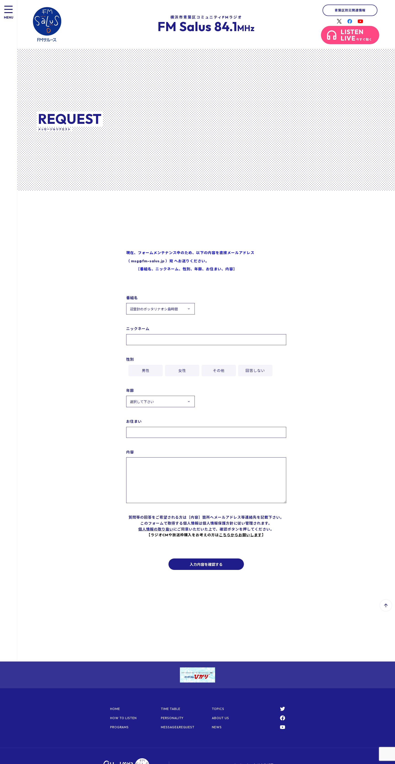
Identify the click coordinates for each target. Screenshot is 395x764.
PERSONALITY (172, 718)
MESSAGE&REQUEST (178, 727)
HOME (115, 709)
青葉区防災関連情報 (350, 10)
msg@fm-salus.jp (148, 261)
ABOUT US (220, 718)
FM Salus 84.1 (206, 26)
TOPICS (218, 709)
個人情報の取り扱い (155, 529)
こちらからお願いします (240, 535)
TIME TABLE (170, 709)
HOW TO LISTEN (123, 718)
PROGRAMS (119, 727)
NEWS (217, 727)
